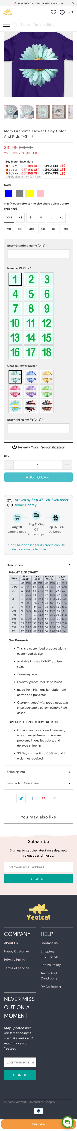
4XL (31, 229)
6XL (54, 229)
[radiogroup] (38, 315)
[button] (38, 245)
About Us (11, 943)
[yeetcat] (7, 12)
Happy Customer (16, 951)
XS (20, 217)
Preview (38, 1124)
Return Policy (51, 965)
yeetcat (21, 1102)
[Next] (69, 113)
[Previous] (7, 113)
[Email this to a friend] (54, 798)
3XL (20, 229)
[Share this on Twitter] (21, 798)
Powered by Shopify (41, 1102)
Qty (6, 456)
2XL (9, 229)
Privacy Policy (14, 960)
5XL (43, 229)
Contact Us (49, 943)
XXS (9, 217)
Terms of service (16, 968)
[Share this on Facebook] (32, 798)
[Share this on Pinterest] (43, 798)
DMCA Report (51, 987)
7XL (66, 229)
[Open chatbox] (68, 1122)
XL (61, 217)
